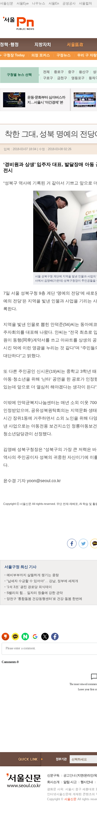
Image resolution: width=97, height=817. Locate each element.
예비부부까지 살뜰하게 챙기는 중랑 (33, 575)
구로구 (48, 78)
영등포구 (78, 78)
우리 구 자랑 (87, 55)
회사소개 (53, 782)
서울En (53, 3)
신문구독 (53, 775)
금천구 (62, 78)
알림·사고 (70, 782)
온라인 (88, 775)
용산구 (84, 72)
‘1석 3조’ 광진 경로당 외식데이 (29, 587)
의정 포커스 (40, 55)
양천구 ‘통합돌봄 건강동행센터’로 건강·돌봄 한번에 (44, 599)
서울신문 (6, 3)
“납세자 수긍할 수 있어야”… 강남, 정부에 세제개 (42, 581)
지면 (80, 775)
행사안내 (87, 782)
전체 (46, 72)
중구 (71, 72)
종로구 (59, 72)
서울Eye (22, 3)
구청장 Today (14, 55)
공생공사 (69, 3)
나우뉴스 (38, 3)
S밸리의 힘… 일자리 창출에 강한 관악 (35, 593)
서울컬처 (85, 3)
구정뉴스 (64, 55)
